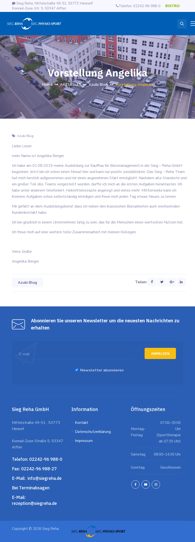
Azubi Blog (25, 136)
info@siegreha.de (44, 478)
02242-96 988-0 (46, 459)
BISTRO (172, 6)
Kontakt (81, 422)
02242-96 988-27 (39, 468)
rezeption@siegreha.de (34, 503)
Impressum (84, 440)
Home (47, 84)
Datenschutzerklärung (93, 431)
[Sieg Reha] (34, 23)
